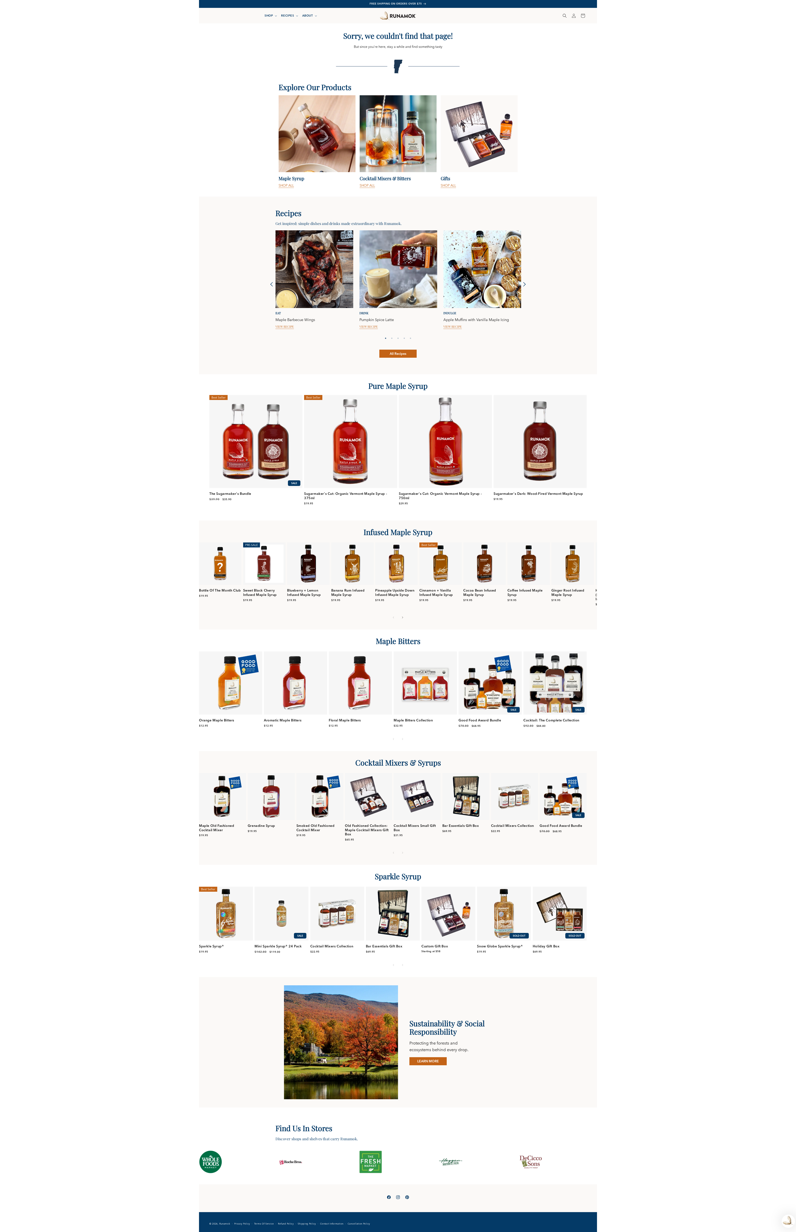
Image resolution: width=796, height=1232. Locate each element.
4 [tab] (404, 338)
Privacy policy (242, 1223)
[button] (270, 15)
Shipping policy (307, 1223)
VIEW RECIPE (284, 327)
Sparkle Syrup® (211, 946)
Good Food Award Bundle (480, 720)
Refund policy (286, 1223)
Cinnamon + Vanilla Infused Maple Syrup (436, 592)
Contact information (331, 1223)
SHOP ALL (286, 185)
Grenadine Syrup (261, 826)
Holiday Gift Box (546, 946)
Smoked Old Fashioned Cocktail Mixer (315, 828)
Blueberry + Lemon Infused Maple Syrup (304, 592)
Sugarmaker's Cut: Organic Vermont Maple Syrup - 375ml (345, 496)
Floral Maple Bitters (345, 720)
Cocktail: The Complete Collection (551, 720)
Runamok (224, 1223)
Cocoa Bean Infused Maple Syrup (479, 592)
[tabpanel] (317, 141)
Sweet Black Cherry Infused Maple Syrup (260, 592)
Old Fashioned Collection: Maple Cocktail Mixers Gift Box (367, 830)
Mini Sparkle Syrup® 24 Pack (278, 946)
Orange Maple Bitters (216, 720)
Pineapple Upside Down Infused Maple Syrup (395, 592)
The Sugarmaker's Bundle (230, 494)
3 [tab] (398, 338)
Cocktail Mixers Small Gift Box (415, 828)
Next (523, 284)
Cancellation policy (359, 1223)
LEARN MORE (428, 1061)
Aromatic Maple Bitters (282, 720)
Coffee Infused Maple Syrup (525, 592)
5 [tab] (410, 338)
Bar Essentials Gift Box (460, 826)
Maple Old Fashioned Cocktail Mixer (216, 828)
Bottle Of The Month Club (220, 590)
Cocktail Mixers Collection (512, 826)
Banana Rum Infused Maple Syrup (348, 592)
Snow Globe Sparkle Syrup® (500, 946)
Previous (272, 284)
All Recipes (398, 353)
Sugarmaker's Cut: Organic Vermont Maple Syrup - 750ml (440, 496)
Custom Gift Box (434, 946)
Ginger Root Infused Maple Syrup (567, 592)
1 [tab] (385, 338)
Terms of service (264, 1223)
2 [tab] (392, 338)
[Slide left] (393, 617)
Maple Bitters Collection (413, 720)
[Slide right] (402, 617)
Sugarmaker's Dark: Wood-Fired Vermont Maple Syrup (538, 494)
